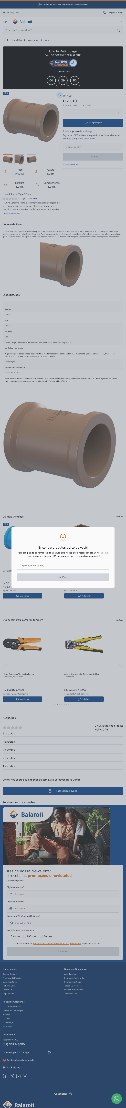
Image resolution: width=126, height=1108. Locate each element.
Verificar (63, 577)
